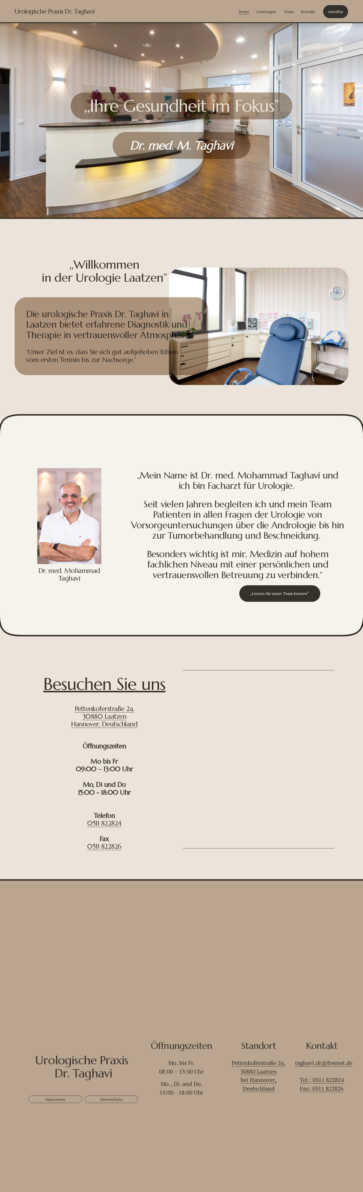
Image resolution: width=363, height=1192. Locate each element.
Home (244, 11)
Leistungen (266, 11)
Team (289, 11)
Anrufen (335, 11)
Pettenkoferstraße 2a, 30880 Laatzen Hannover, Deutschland (104, 716)
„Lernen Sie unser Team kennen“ (279, 593)
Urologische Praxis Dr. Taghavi (55, 11)
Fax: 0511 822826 (321, 1088)
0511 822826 (104, 846)
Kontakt (308, 11)
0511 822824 (104, 823)
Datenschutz (111, 1099)
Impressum (55, 1099)
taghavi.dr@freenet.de (323, 1063)
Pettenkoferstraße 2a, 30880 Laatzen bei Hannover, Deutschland (258, 1075)
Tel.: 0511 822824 (322, 1080)
